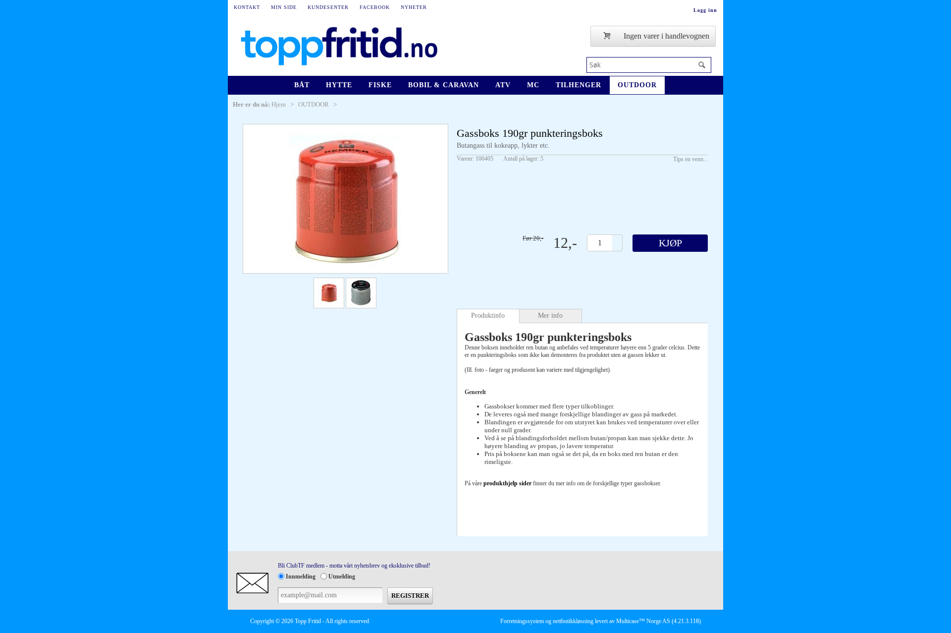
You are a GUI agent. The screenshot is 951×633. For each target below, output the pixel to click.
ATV (503, 85)
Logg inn (705, 10)
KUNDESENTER (328, 7)
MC (533, 85)
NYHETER (414, 7)
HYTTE (339, 85)
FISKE (380, 85)
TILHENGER (578, 85)
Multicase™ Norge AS (643, 621)
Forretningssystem (522, 621)
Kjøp (670, 242)
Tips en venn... (690, 159)
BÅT (302, 85)
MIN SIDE (284, 7)
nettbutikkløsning (573, 621)
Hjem (278, 104)
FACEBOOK (375, 7)
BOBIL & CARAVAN (443, 85)
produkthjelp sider (507, 483)
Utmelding (341, 576)
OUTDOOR (637, 85)
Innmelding (301, 576)
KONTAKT (247, 7)
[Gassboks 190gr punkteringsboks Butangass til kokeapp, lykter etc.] (345, 199)
